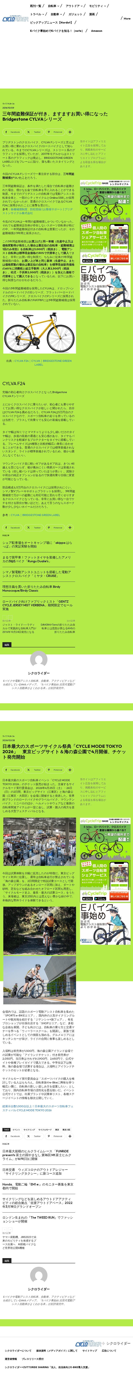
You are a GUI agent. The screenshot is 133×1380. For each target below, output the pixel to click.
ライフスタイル (8, 104)
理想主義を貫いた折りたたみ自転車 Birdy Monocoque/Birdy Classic (31, 588)
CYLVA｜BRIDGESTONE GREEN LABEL (35, 515)
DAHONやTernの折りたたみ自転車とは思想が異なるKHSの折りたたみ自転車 (58, 628)
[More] (70, 132)
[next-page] (10, 617)
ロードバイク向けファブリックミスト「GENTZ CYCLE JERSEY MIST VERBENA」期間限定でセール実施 (37, 605)
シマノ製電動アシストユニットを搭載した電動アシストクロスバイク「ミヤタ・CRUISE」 (36, 574)
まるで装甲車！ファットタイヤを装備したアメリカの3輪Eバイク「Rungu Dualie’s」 (36, 559)
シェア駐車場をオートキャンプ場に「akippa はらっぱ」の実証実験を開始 (37, 544)
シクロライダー (39, 673)
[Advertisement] (66, 62)
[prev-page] (4, 617)
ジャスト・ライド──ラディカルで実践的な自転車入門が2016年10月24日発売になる (19, 628)
